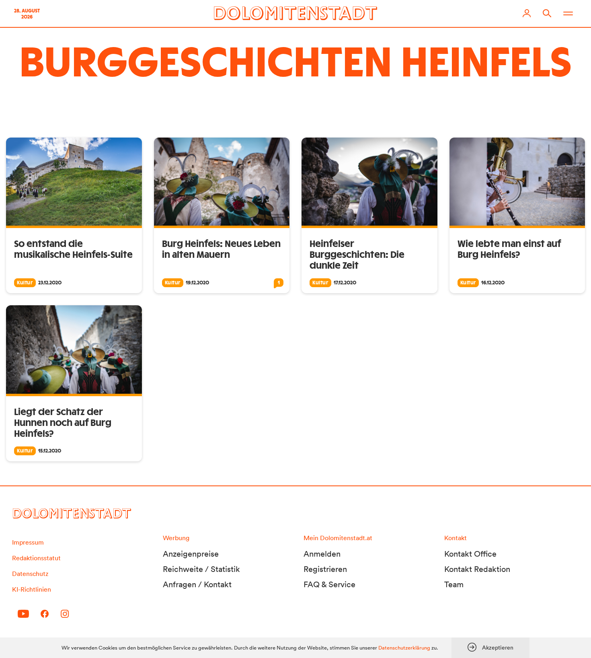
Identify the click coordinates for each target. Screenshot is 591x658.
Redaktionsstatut (36, 558)
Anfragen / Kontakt (197, 584)
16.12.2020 (493, 282)
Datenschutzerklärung (404, 647)
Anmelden (322, 554)
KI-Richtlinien (31, 589)
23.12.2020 (50, 282)
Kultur (25, 282)
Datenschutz (30, 574)
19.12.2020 (197, 282)
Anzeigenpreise (191, 554)
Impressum (28, 542)
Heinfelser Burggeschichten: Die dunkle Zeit (357, 255)
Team (454, 584)
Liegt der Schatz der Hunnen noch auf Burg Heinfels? (62, 423)
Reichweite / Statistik (201, 569)
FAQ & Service (329, 584)
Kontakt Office (470, 554)
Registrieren (325, 569)
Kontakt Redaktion (477, 569)
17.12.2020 (345, 282)
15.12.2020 (49, 450)
